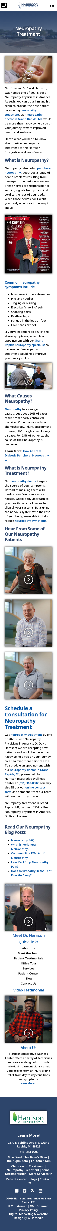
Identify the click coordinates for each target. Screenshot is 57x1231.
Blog (28, 978)
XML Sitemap (39, 1206)
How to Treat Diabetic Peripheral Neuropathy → (27, 455)
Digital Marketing (21, 1214)
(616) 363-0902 (28, 1152)
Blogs (33, 1179)
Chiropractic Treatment (27, 1166)
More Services (39, 1174)
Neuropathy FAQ (22, 840)
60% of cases (39, 413)
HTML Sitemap (16, 1206)
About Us (28, 948)
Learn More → (28, 1083)
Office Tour (28, 963)
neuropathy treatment (26, 735)
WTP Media (35, 1218)
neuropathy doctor (23, 481)
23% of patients (32, 435)
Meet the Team (28, 953)
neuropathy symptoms (30, 521)
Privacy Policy (28, 1210)
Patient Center (28, 973)
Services (28, 968)
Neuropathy (13, 409)
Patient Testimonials (28, 958)
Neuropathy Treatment (23, 1170)
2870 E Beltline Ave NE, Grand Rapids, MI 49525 (28, 1144)
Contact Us (28, 983)
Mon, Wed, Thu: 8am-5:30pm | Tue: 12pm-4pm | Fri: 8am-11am (28, 1159)
